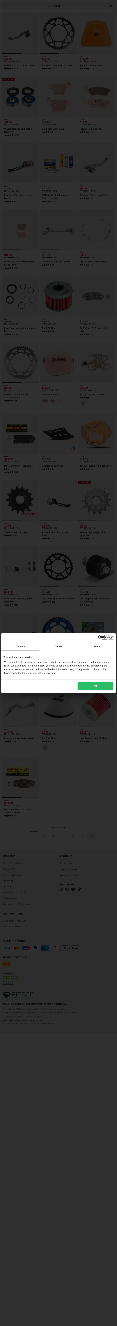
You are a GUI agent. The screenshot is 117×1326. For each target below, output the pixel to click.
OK (95, 686)
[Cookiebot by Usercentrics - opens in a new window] (100, 637)
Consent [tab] (20, 646)
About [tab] (96, 646)
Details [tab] (58, 646)
